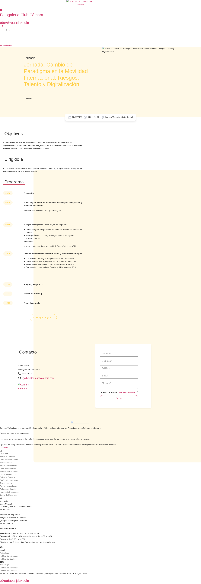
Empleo (113, 39)
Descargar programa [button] (43, 317)
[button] (79, 562)
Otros (155, 39)
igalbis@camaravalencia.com (38, 378)
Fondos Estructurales (9, 471)
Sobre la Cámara (7, 457)
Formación (33, 39)
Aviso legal (4, 553)
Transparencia (6, 462)
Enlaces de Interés (8, 468)
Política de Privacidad (126, 392)
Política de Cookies (8, 559)
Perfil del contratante (9, 460)
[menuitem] (3, 30)
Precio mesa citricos (8, 465)
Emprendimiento (88, 39)
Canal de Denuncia (8, 474)
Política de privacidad (9, 556)
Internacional (7, 39)
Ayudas (135, 39)
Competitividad (59, 39)
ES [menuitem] (3, 31)
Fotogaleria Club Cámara (21, 15)
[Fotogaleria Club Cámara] (1, 10)
